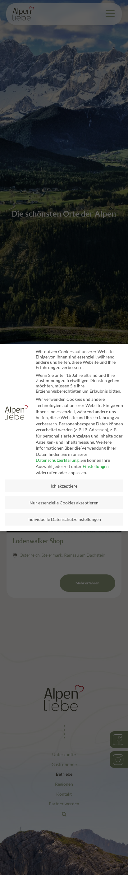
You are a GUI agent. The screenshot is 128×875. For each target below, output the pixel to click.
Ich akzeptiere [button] (64, 486)
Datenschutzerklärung (57, 460)
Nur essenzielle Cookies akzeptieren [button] (64, 502)
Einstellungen (96, 466)
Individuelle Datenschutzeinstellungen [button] (64, 519)
